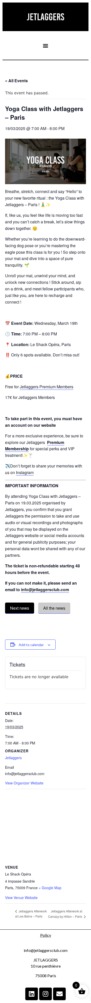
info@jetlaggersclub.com (45, 589)
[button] (45, 45)
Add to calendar (31, 645)
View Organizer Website (24, 782)
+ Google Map (50, 887)
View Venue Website (21, 897)
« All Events (16, 80)
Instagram (25, 472)
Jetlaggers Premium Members (46, 387)
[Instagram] (45, 994)
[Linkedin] (31, 994)
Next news (19, 608)
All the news (54, 608)
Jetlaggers (13, 757)
